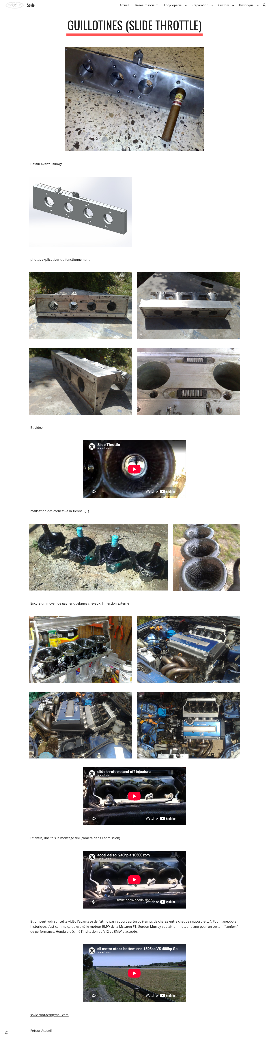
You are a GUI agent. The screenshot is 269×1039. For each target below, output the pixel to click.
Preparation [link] (200, 5)
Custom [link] (223, 5)
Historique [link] (246, 5)
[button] (264, 5)
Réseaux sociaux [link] (146, 5)
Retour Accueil (41, 1030)
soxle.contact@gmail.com (49, 1015)
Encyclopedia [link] (173, 5)
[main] (134, 26)
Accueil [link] (124, 5)
